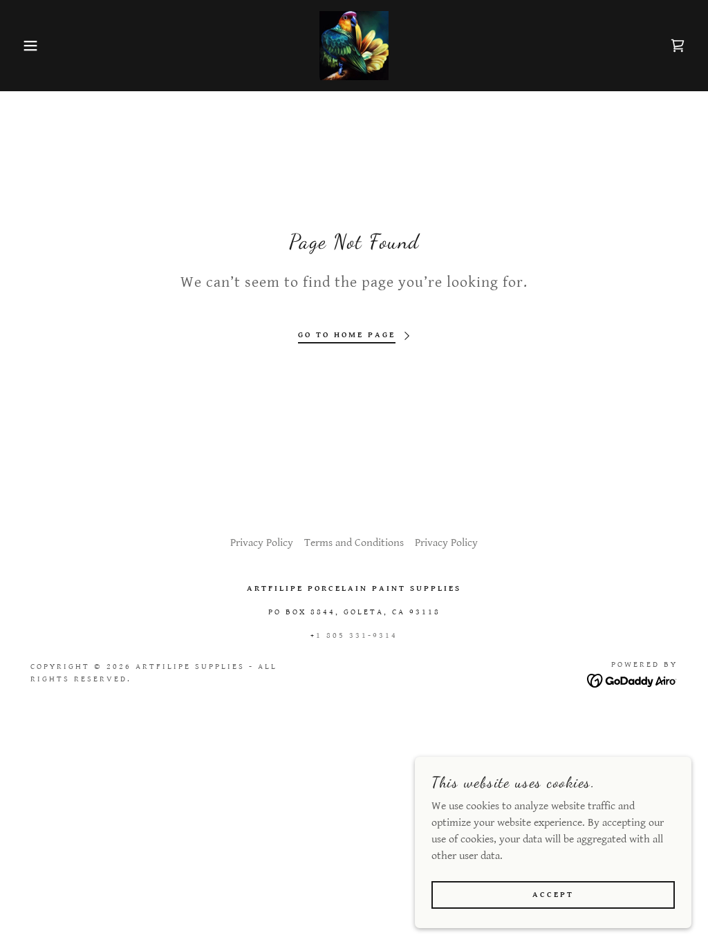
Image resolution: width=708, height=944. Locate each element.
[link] (354, 45)
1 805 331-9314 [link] (357, 635)
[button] (35, 45)
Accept (553, 894)
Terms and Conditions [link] (354, 542)
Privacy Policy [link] (261, 542)
